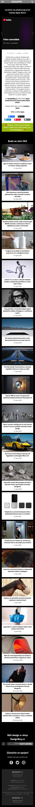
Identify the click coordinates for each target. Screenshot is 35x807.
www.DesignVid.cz (17, 776)
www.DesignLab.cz (17, 802)
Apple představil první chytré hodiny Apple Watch (17, 100)
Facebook (11, 762)
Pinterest (23, 762)
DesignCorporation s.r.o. (9, 792)
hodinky (26, 106)
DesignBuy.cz (18, 129)
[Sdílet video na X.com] (21, 116)
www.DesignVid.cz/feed (20, 785)
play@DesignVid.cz (19, 782)
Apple (17, 108)
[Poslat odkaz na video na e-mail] (27, 119)
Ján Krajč (25, 53)
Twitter (17, 762)
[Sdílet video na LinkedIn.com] (7, 119)
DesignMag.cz (12, 98)
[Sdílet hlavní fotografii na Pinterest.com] (17, 119)
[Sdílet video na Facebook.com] (11, 116)
